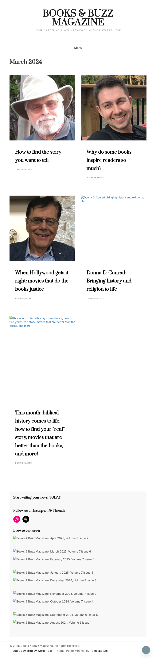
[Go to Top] (146, 650)
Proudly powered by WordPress (31, 650)
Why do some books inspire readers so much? (109, 160)
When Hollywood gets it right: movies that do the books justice (41, 281)
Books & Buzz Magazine (78, 18)
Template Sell (99, 650)
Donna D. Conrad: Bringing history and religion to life (109, 281)
